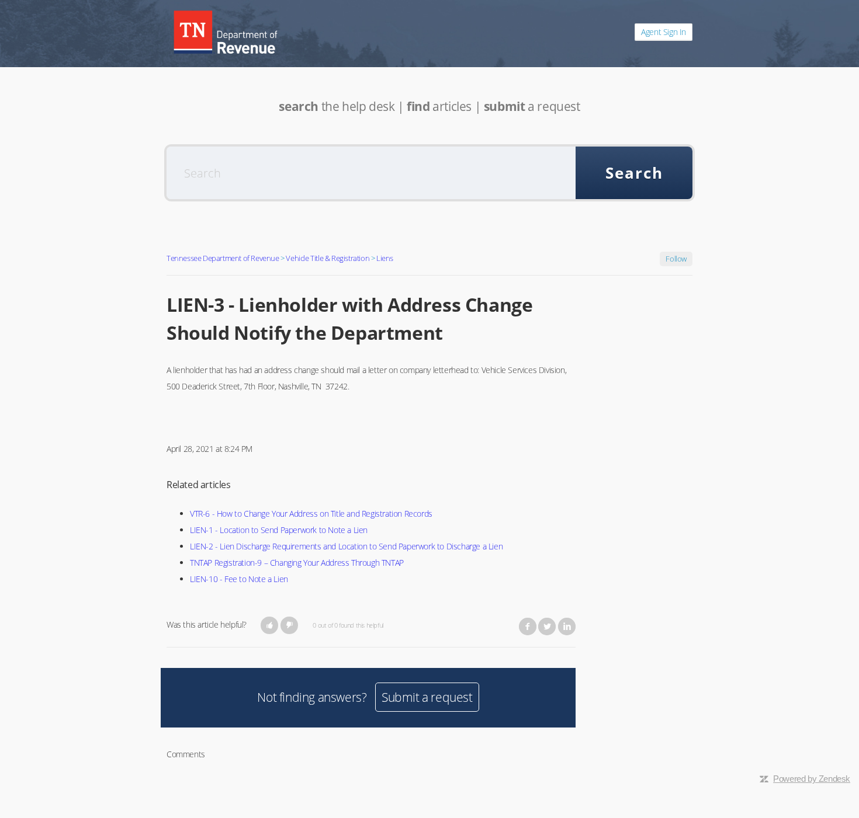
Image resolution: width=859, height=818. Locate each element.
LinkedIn (567, 626)
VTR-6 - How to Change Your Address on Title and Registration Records (311, 513)
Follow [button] (676, 258)
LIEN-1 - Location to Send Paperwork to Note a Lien (279, 529)
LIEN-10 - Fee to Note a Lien (239, 578)
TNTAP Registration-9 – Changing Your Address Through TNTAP (297, 562)
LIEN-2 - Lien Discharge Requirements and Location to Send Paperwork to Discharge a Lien (346, 546)
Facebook (527, 626)
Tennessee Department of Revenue (223, 258)
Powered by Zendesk (811, 779)
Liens (384, 258)
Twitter (547, 626)
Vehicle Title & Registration (327, 258)
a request (532, 106)
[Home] (226, 32)
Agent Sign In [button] (663, 31)
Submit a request (427, 697)
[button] (270, 625)
